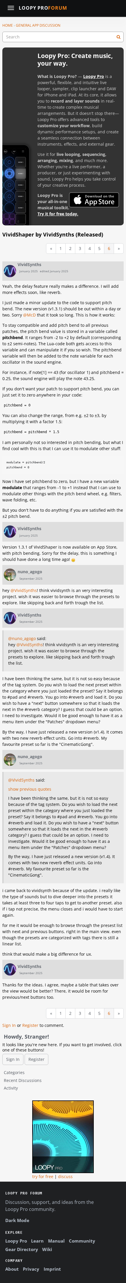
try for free (42, 1176)
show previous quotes (29, 789)
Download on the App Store (94, 199)
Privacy (31, 1269)
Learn (37, 1241)
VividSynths (29, 264)
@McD (29, 315)
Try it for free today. (58, 214)
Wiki (47, 1249)
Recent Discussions (23, 1080)
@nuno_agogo (22, 638)
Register (30, 1025)
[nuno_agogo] (10, 575)
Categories (14, 1072)
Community (82, 1241)
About (12, 1269)
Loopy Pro (43, 8)
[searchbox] (63, 37)
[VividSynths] (10, 271)
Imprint (52, 1269)
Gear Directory (21, 1249)
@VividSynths (24, 590)
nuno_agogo (30, 571)
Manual (56, 1241)
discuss (65, 1176)
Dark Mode (17, 1220)
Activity (11, 1088)
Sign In (9, 1025)
